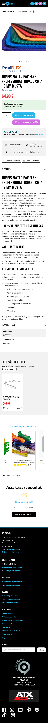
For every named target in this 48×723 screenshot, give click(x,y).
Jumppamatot (8, 12)
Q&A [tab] (18, 475)
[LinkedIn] (20, 709)
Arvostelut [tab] (8, 475)
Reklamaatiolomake (10, 603)
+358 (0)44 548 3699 (13, 550)
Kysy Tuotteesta (10, 90)
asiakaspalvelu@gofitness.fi (13, 567)
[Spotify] (37, 709)
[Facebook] (4, 709)
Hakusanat (6, 627)
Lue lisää (39, 134)
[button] (19, 61)
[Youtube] (13, 715)
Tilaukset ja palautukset (11, 631)
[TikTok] (4, 715)
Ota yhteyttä (7, 634)
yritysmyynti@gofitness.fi (12, 581)
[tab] (24, 170)
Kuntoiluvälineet (25, 12)
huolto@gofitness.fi (10, 596)
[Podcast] (29, 709)
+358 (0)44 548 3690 (13, 585)
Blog (3, 638)
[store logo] (10, 4)
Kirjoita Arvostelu (24, 514)
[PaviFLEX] (12, 71)
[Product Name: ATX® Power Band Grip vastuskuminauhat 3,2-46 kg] (24, 450)
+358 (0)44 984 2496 (13, 599)
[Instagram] (12, 709)
